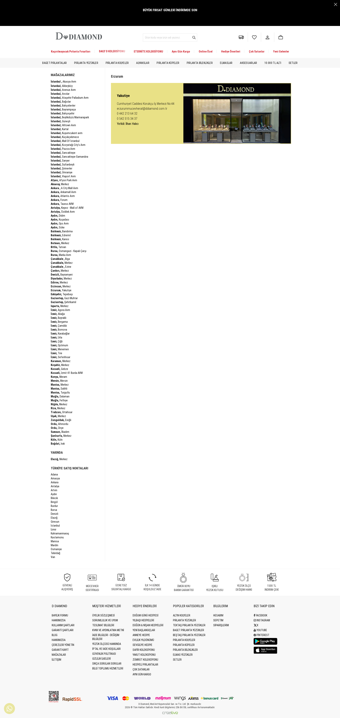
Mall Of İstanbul (65, 140)
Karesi (60, 239)
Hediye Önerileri (230, 51)
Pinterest (262, 635)
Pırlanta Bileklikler (200, 62)
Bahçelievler (63, 105)
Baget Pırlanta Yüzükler (188, 630)
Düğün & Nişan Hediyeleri (148, 625)
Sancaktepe (63, 152)
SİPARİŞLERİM (221, 625)
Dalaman (60, 396)
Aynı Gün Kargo (181, 51)
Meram (59, 376)
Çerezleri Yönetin (63, 644)
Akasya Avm (63, 81)
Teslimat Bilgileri (103, 625)
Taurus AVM (62, 203)
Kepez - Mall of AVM (67, 207)
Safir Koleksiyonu (144, 649)
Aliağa (58, 313)
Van (53, 557)
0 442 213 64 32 (127, 113)
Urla (56, 337)
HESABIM (218, 615)
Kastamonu (57, 537)
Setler (293, 62)
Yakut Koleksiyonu (144, 654)
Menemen (60, 349)
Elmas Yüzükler (183, 654)
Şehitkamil (63, 302)
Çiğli (57, 341)
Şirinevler (61, 168)
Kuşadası (60, 219)
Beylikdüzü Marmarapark (70, 117)
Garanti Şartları (62, 630)
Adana (54, 474)
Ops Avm (60, 223)
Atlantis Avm (63, 196)
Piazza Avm (63, 148)
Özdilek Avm (63, 211)
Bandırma (62, 231)
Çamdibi (59, 325)
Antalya (55, 486)
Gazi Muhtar (64, 298)
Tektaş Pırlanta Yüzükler (189, 625)
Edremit (61, 235)
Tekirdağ (55, 553)
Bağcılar (61, 101)
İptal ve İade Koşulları (106, 648)
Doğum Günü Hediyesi (145, 615)
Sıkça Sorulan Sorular (106, 663)
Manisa (55, 541)
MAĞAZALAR (59, 654)
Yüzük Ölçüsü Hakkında (106, 643)
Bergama (59, 321)
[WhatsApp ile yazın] (9, 708)
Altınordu (59, 424)
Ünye (57, 427)
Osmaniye (56, 549)
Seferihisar (60, 357)
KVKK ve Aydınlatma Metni (108, 630)
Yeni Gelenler (281, 51)
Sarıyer (60, 160)
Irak (58, 443)
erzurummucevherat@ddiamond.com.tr (142, 108)
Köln (57, 439)
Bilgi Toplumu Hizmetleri (107, 668)
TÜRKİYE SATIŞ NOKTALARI (69, 468)
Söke (58, 227)
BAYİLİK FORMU (60, 615)
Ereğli (61, 420)
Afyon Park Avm (64, 180)
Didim (58, 215)
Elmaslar (226, 62)
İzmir (53, 529)
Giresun (55, 521)
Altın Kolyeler (181, 615)
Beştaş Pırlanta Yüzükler (189, 635)
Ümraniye (61, 172)
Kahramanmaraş (60, 533)
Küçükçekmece (65, 137)
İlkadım (60, 431)
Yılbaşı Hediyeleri (143, 620)
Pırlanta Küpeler (168, 62)
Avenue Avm (63, 89)
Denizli (54, 513)
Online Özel (206, 51)
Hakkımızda (59, 620)
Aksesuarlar (248, 62)
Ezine (61, 266)
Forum (59, 199)
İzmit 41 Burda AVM (67, 372)
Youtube (261, 630)
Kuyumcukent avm (66, 133)
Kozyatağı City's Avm (68, 144)
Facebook (261, 615)
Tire (56, 353)
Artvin (54, 490)
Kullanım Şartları (63, 625)
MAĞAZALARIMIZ (63, 75)
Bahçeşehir (62, 113)
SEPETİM (218, 620)
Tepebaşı (62, 294)
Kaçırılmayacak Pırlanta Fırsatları (70, 51)
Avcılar (60, 93)
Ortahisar (61, 412)
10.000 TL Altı (272, 62)
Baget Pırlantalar (54, 62)
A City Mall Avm (64, 188)
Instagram (263, 620)
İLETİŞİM (56, 659)
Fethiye (59, 400)
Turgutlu (60, 392)
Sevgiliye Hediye (142, 644)
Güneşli (60, 121)
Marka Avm (61, 254)
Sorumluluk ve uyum (105, 620)
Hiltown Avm (63, 125)
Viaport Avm (63, 176)
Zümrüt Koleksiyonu (145, 659)
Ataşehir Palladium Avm (70, 97)
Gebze (59, 368)
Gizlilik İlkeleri (101, 658)
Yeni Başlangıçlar (144, 630)
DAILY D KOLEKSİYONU (112, 51)
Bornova (59, 329)
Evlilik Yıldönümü (143, 640)
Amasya (55, 478)
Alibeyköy (62, 85)
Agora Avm (60, 310)
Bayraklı (58, 317)
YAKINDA (57, 452)
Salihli (59, 388)
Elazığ (54, 517)
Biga (60, 258)
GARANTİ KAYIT (60, 649)
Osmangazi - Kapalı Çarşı (68, 251)
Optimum (59, 345)
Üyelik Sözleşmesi (103, 615)
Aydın (54, 494)
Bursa (54, 509)
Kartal (59, 129)
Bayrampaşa (63, 109)
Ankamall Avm (63, 192)
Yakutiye (61, 290)
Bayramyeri (62, 274)
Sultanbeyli (62, 164)
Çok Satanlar (256, 51)
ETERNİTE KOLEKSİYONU (148, 51)
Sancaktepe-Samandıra (69, 156)
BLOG (54, 635)
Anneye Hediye (141, 635)
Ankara (54, 482)
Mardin (54, 545)
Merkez (60, 184)
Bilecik (54, 498)
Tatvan (58, 247)
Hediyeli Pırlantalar (145, 664)
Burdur (54, 505)
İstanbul (55, 525)
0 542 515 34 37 (127, 118)
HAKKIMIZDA (59, 640)
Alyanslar (142, 62)
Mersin (59, 380)
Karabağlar (60, 333)
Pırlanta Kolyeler (117, 62)
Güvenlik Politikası (104, 653)
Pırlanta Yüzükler (86, 62)
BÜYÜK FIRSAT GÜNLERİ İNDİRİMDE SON (170, 10)
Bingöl (54, 502)
